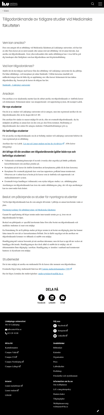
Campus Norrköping (13, 361)
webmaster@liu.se (60, 406)
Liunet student (10, 390)
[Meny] (100, 4)
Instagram (62, 330)
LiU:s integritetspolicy (62, 389)
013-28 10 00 (12, 333)
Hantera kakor (59, 394)
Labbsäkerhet (58, 366)
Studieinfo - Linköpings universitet (16, 85)
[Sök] (92, 4)
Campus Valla (10, 352)
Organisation (58, 357)
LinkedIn (61, 335)
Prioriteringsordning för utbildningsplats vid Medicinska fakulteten (29, 209)
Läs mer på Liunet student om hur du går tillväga (42, 143)
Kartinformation (11, 347)
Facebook (62, 325)
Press (55, 361)
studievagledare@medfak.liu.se (50, 273)
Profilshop (57, 371)
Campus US (10, 357)
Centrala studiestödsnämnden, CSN (55, 269)
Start (6, 11)
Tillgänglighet (58, 398)
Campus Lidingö (12, 366)
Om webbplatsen (60, 384)
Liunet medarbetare (13, 385)
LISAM (8, 395)
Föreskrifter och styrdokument (65, 375)
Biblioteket (57, 347)
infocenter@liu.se (14, 329)
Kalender (57, 352)
